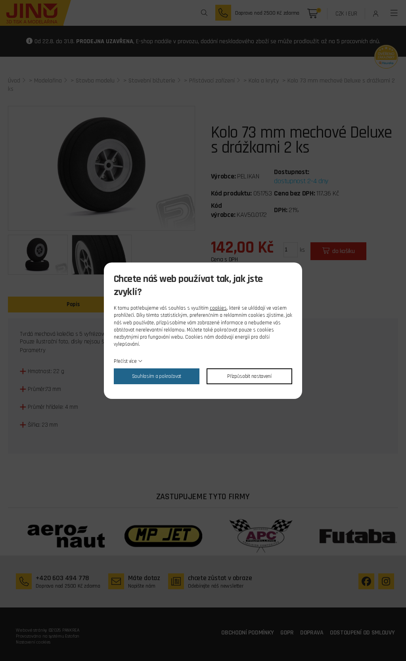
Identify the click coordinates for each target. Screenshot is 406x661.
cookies (218, 308)
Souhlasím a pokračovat (156, 376)
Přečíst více (125, 361)
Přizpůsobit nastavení (249, 376)
